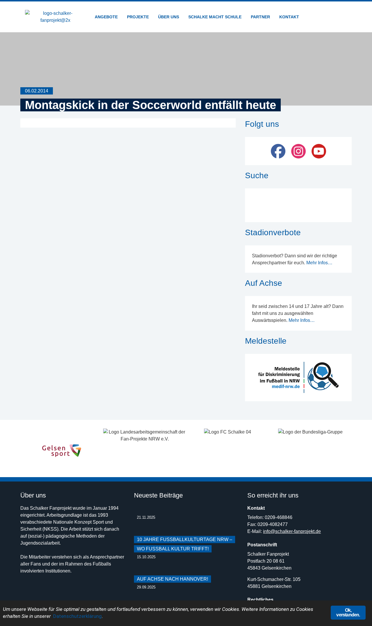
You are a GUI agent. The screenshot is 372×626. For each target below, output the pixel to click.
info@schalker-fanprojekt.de (292, 531)
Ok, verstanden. (348, 612)
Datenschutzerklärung (77, 616)
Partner (260, 17)
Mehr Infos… (319, 262)
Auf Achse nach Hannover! (172, 579)
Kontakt (289, 17)
